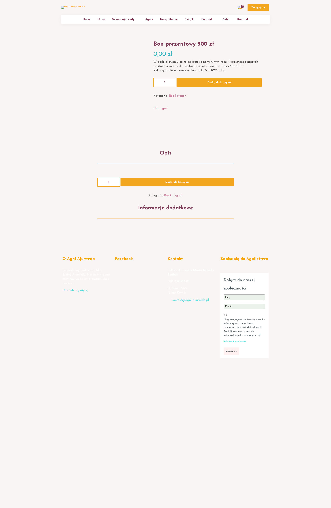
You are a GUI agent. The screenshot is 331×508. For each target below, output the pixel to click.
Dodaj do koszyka (219, 82)
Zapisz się (231, 351)
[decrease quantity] (157, 82)
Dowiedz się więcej (75, 290)
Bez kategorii (178, 96)
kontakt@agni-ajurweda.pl (190, 300)
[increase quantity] (172, 82)
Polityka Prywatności (235, 341)
